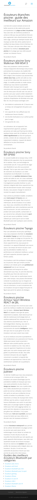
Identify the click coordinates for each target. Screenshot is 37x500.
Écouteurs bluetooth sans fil (14, 484)
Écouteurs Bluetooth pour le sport (16, 471)
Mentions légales (21, 492)
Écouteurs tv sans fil (11, 479)
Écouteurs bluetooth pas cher (14, 469)
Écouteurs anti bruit (11, 466)
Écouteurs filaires (10, 486)
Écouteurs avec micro (12, 464)
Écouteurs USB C (10, 481)
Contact (10, 492)
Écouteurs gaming (11, 474)
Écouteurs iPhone (10, 476)
